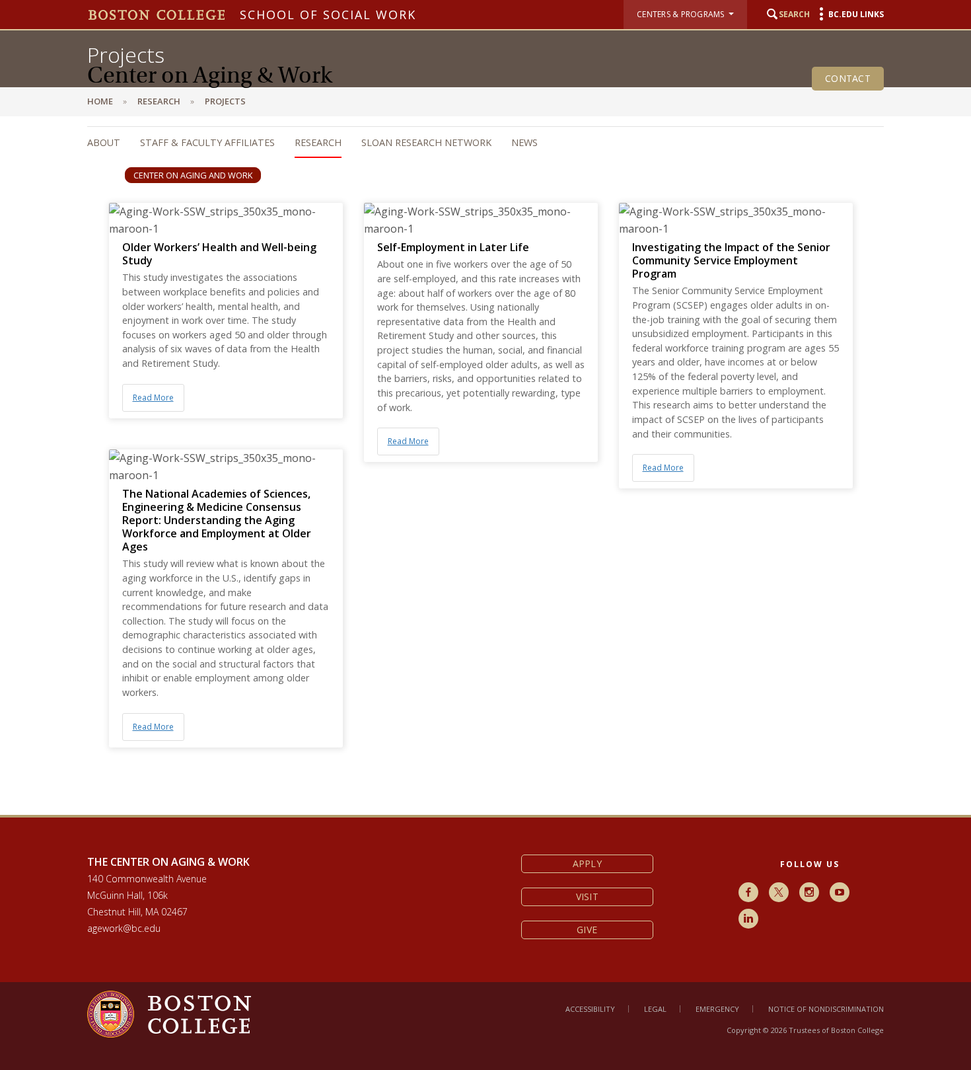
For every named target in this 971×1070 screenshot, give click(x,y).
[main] (485, 475)
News (524, 142)
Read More (153, 397)
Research (318, 142)
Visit (587, 896)
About (103, 142)
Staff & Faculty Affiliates (207, 142)
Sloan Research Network (426, 142)
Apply (587, 863)
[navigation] (472, 142)
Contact (848, 78)
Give (587, 929)
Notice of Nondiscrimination (826, 1009)
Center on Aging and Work (192, 175)
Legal (655, 1009)
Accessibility (590, 1009)
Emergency (717, 1009)
